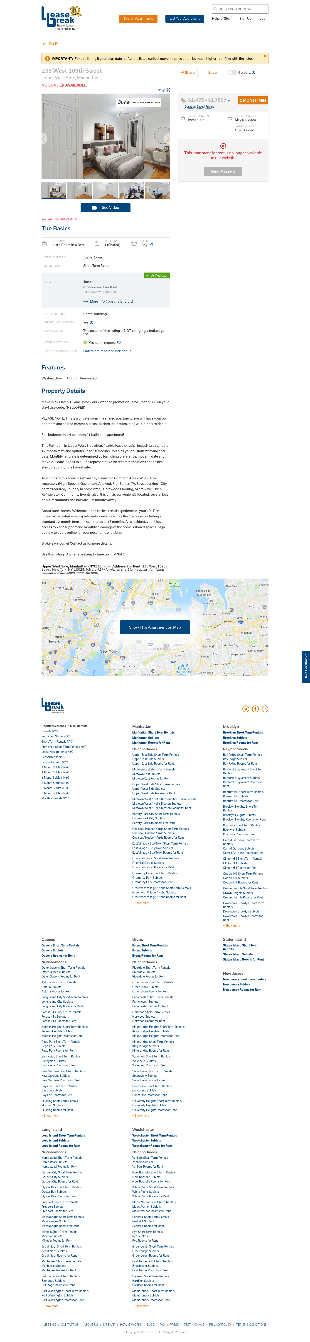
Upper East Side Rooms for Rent (153, 763)
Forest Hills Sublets (54, 1016)
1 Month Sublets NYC (55, 767)
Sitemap (109, 1324)
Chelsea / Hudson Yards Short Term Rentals (160, 828)
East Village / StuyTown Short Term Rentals (160, 843)
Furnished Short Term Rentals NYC (64, 746)
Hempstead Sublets (54, 1162)
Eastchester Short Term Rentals (152, 1261)
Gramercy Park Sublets (147, 877)
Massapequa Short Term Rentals (63, 1217)
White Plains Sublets (145, 1191)
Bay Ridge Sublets (235, 759)
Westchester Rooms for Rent (152, 1145)
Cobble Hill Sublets (235, 878)
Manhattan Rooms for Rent (151, 742)
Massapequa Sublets (55, 1221)
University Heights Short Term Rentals (157, 1101)
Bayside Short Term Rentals (59, 1086)
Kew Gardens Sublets (56, 1075)
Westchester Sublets (146, 1140)
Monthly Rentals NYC (55, 798)
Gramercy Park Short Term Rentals (154, 873)
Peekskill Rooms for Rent (148, 1226)
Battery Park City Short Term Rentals (156, 814)
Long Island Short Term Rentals (63, 1135)
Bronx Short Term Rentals (150, 945)
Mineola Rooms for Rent (57, 1240)
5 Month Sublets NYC (55, 788)
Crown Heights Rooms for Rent (243, 897)
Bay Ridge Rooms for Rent (240, 763)
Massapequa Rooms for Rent (60, 1226)
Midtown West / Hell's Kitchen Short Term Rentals (164, 799)
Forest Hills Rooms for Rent (59, 1021)
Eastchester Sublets (145, 1265)
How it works (131, 1324)
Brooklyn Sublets (235, 737)
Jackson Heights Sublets (57, 1031)
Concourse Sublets (144, 1090)
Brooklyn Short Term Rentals (243, 732)
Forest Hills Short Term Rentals (61, 1012)
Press (174, 1324)
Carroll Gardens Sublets (238, 848)
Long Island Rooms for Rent (61, 1145)
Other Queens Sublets (56, 972)
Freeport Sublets (52, 1206)
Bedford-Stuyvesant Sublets (241, 778)
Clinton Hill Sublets (235, 863)
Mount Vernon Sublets (146, 1206)
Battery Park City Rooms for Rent (153, 823)
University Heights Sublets (149, 1105)
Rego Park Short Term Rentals (61, 1041)
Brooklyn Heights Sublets (239, 815)
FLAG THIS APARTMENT (61, 219)
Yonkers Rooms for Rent (147, 1166)
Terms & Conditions (251, 1324)
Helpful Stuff (221, 18)
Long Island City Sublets (57, 1001)
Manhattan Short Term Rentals (153, 732)
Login (264, 18)
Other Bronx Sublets (145, 987)
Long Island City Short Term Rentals (65, 997)
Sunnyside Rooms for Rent (59, 1065)
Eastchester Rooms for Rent (150, 1270)
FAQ (162, 1324)
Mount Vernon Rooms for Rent (151, 1211)
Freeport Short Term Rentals (60, 1202)
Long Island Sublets (55, 1140)
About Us (91, 1324)
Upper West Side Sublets (148, 788)
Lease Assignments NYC (57, 751)
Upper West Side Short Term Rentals (156, 784)
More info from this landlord (111, 301)
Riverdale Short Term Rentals (151, 967)
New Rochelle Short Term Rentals (153, 1172)
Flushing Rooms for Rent (57, 1110)
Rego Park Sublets (53, 1046)
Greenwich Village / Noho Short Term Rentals (161, 888)
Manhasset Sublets (54, 1265)
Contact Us (70, 1324)
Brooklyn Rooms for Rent (240, 742)
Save (212, 72)
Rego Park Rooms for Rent (58, 1050)
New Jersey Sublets (236, 984)
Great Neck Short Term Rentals (62, 1246)
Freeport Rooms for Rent (57, 1211)
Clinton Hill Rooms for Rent (240, 867)
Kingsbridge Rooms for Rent (150, 1050)
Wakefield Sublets (144, 1061)
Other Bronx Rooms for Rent (150, 991)
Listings (50, 1324)
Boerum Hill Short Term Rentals (243, 792)
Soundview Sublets (144, 1075)
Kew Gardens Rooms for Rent (61, 1080)
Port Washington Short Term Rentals (65, 1291)
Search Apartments (138, 18)
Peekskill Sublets (143, 1221)
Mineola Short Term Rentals (59, 1231)
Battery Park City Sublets (148, 818)
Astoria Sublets (51, 987)
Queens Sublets (53, 950)
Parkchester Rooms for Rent (150, 1006)
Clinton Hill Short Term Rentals (242, 858)
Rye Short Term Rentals (147, 1231)
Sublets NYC (50, 731)
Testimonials (194, 1324)
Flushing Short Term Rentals (60, 1101)
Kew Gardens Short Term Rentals (63, 1071)
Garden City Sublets (55, 1177)
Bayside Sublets (52, 1090)
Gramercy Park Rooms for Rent (152, 882)
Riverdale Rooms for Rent (148, 976)
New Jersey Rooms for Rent (242, 989)
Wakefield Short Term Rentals (151, 1056)
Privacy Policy (220, 1324)
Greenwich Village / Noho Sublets (154, 892)
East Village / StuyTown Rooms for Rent (157, 852)
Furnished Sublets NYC (56, 736)
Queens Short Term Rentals (60, 945)
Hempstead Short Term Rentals (62, 1157)
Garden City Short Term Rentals (62, 1172)
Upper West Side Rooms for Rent (153, 793)
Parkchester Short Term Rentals (152, 997)
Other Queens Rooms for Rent (61, 976)
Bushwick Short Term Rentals (242, 825)
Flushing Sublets (52, 1105)
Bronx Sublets (142, 950)
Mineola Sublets (52, 1236)
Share (189, 72)
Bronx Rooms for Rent (147, 955)
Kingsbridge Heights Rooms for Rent (156, 1036)
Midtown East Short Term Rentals (153, 769)
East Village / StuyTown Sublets (152, 848)
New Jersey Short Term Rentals (244, 979)
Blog (151, 1324)
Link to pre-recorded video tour (107, 351)
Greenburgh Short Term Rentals (153, 1246)
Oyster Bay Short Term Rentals (61, 1187)
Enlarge (160, 90)
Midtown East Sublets (146, 774)
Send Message (223, 171)
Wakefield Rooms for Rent (149, 1065)
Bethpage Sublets (53, 1280)
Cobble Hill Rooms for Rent (240, 882)
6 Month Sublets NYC (55, 793)
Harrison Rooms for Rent (148, 1285)
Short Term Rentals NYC (57, 741)
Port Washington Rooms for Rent (63, 1300)
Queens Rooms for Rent (58, 955)
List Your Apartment (185, 18)
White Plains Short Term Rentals (153, 1187)
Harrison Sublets (143, 1280)
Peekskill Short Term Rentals (150, 1217)
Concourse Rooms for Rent (149, 1095)
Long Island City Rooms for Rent (62, 1006)
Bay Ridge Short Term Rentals (242, 754)
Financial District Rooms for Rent (153, 867)
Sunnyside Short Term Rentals (61, 1056)
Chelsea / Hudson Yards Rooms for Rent (158, 837)
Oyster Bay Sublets (54, 1191)
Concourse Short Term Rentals (152, 1086)
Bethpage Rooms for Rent (58, 1285)
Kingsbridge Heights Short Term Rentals (158, 1026)
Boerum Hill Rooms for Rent (240, 801)
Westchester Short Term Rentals (154, 1135)
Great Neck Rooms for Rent (59, 1255)
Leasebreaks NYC (53, 757)
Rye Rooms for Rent (145, 1240)
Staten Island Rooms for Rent (243, 959)
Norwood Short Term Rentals (151, 1012)
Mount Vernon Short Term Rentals (154, 1202)
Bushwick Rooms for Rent (239, 834)
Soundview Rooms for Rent (149, 1080)
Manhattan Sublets (145, 737)
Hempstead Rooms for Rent (59, 1166)
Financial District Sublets (148, 862)
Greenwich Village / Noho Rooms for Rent (159, 897)
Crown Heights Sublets (238, 893)
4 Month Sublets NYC (55, 782)
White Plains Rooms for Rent (150, 1196)
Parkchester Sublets (145, 1001)
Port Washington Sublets (58, 1295)
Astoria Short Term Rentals (59, 982)
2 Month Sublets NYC (55, 772)
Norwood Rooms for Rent (148, 1021)
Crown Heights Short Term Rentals (245, 888)
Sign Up (245, 18)
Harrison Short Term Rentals (150, 1276)
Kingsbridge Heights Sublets (151, 1031)
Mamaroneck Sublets (146, 1295)
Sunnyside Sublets (54, 1061)
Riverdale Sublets (143, 972)
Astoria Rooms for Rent (56, 991)
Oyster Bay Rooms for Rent (59, 1196)
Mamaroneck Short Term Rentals (153, 1291)
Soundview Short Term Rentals (152, 1071)
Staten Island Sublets (238, 954)
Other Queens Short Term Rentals (63, 967)
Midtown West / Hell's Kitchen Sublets (156, 803)
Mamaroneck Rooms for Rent (151, 1300)
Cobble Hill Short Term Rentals (243, 873)
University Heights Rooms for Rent (154, 1110)
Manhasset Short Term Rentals (61, 1261)
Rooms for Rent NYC (55, 762)
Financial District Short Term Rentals (155, 858)
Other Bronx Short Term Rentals (152, 982)
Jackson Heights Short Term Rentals (65, 1026)
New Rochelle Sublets (146, 1177)
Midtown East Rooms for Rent (151, 778)
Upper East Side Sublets (148, 759)
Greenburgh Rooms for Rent (150, 1255)
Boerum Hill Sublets (235, 796)
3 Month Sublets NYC (55, 777)
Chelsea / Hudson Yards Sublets (153, 833)
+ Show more (140, 903)
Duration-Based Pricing (199, 106)
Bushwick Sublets (234, 829)
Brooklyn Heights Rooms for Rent (244, 819)
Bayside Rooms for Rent (57, 1095)
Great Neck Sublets (54, 1251)
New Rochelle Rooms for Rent (151, 1181)
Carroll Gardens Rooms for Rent (243, 852)
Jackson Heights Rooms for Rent (62, 1036)
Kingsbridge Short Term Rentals (153, 1041)
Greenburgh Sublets (145, 1251)
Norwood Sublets (143, 1016)
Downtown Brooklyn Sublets (241, 911)
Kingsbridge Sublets (145, 1046)
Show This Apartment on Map (155, 627)
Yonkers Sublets (142, 1162)
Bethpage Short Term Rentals (61, 1276)
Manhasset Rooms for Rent (59, 1270)
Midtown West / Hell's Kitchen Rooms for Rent (161, 808)
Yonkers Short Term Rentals (150, 1157)
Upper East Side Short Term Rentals (155, 754)
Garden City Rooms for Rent (60, 1181)
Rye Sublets (140, 1236)
